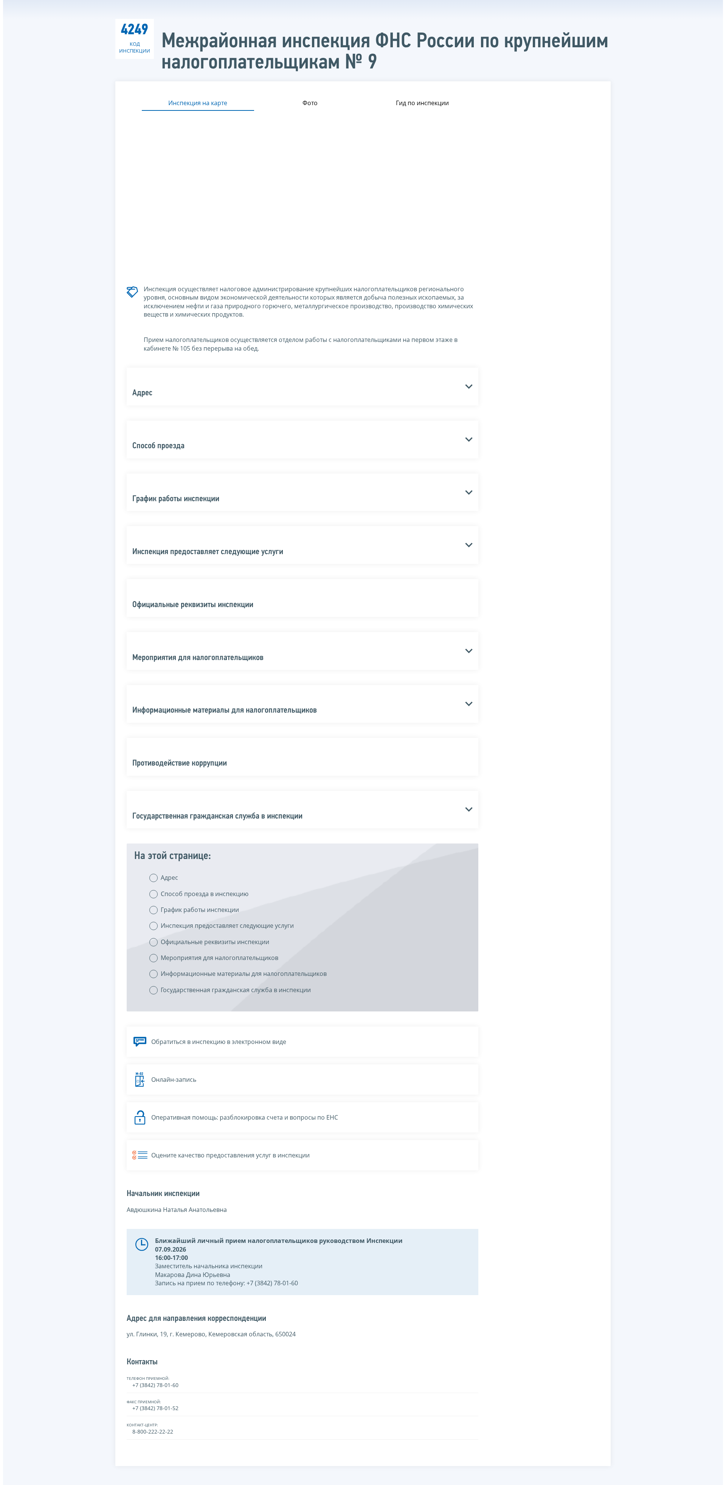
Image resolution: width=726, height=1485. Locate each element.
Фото (310, 103)
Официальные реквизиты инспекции (215, 942)
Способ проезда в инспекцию (204, 894)
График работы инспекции (200, 910)
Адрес (169, 877)
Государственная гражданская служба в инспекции (236, 990)
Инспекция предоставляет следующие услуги (227, 925)
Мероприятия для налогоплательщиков (219, 958)
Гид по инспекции (422, 103)
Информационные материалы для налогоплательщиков (244, 973)
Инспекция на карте (197, 103)
